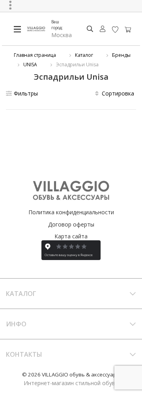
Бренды (121, 55)
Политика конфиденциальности (71, 212)
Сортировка (118, 93)
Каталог (84, 55)
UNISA (30, 64)
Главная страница (35, 55)
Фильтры (26, 93)
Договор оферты (71, 224)
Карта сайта (71, 236)
